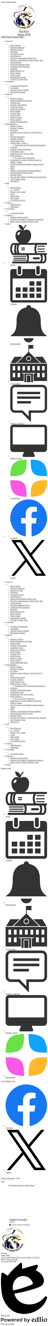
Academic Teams (16, 107)
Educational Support (17, 92)
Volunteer (13, 147)
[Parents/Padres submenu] (18, 124)
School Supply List (17, 141)
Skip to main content (8, 2)
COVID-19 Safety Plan (19, 79)
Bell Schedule (15, 45)
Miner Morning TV (17, 71)
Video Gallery (15, 75)
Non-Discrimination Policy (20, 65)
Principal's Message (17, 48)
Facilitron (13, 69)
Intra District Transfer (18, 77)
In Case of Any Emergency (25, 158)
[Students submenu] (6, 637)
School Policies (16, 62)
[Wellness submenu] (13, 756)
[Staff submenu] (6, 186)
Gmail (12, 194)
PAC (12, 135)
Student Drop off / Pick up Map (22, 154)
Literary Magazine (7, 1178)
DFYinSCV (14, 181)
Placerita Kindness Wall (19, 217)
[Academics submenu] (6, 84)
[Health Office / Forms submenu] (28, 143)
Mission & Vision (16, 50)
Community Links (17, 152)
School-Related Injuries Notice (21, 173)
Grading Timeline (16, 139)
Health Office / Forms (18, 143)
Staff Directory (15, 56)
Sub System (14, 198)
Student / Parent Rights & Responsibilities (25, 171)
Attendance (14, 207)
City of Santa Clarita (17, 179)
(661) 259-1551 (12, 1260)
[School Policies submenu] (23, 156)
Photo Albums (15, 73)
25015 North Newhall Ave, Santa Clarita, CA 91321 (20, 1257)
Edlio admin (14, 196)
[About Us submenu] (6, 584)
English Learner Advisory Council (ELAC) (26, 132)
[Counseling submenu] (6, 211)
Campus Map (15, 113)
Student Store (15, 103)
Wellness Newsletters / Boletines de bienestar (26, 219)
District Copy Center (18, 192)
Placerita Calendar (17, 128)
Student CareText (16, 99)
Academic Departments (18, 86)
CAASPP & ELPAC (18, 200)
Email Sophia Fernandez (21, 1225)
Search (8, 224)
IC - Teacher (14, 190)
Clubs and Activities (17, 109)
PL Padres (14, 130)
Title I (12, 169)
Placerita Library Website (19, 90)
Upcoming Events (17, 54)
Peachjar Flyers (16, 175)
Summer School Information (20, 149)
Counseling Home (17, 213)
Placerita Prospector (17, 137)
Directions (14, 52)
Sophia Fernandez (18, 1219)
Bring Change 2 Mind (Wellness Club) (24, 222)
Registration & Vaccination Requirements (30, 145)
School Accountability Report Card (23, 58)
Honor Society (15, 120)
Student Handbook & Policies (21, 101)
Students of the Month (18, 105)
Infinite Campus (16, 118)
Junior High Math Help (18, 122)
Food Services (15, 115)
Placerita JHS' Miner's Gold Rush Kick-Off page (28, 177)
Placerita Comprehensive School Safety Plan (26, 60)
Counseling (14, 88)
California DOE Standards (20, 67)
